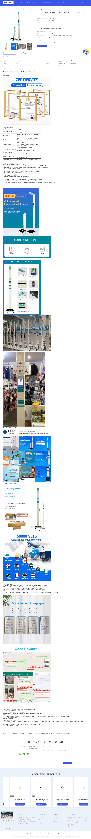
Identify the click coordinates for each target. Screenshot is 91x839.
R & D (54, 819)
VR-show (33, 2)
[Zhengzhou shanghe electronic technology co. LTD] (21, 754)
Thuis (19, 2)
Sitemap (41, 833)
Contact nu (42, 46)
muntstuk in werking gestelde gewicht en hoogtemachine (14, 733)
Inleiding (40, 823)
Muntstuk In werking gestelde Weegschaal (27, 821)
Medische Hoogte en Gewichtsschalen (26, 817)
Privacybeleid (51, 833)
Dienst (39, 819)
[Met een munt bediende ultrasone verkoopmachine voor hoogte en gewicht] (77, 787)
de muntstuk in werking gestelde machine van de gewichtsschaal (40, 733)
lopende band (56, 821)
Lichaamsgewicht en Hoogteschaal (25, 823)
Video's (28, 2)
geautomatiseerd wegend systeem (62, 733)
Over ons (38, 2)
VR (58, 2)
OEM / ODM (56, 817)
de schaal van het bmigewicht (24, 819)
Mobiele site (61, 833)
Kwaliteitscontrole (53, 2)
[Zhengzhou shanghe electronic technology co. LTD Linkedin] (10, 828)
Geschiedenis (41, 817)
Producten (23, 2)
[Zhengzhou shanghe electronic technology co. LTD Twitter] (7, 828)
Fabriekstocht (45, 2)
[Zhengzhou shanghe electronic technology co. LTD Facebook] (4, 828)
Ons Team (40, 821)
